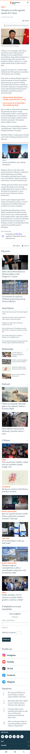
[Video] (6, 752)
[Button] (25, 21)
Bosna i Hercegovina (9, 511)
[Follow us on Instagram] (14, 736)
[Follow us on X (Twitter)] (6, 736)
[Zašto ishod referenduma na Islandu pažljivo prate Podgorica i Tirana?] (15, 262)
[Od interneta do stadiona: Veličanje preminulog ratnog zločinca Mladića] (15, 287)
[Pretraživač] (23, 752)
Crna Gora (5, 538)
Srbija (4, 460)
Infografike (6, 487)
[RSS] (18, 736)
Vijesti (3, 7)
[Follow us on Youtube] (10, 736)
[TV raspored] (21, 736)
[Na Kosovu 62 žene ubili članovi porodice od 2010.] (6, 369)
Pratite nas (6, 639)
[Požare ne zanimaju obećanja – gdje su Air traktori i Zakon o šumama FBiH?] (15, 394)
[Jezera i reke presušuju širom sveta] (6, 376)
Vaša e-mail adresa (8, 620)
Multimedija (7, 349)
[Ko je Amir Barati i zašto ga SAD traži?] (15, 529)
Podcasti (6, 384)
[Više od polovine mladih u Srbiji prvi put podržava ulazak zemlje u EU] (15, 450)
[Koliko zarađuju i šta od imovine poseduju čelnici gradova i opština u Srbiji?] (15, 583)
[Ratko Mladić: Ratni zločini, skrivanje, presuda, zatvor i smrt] (15, 419)
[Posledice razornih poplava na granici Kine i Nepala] (6, 361)
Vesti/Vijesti (8, 308)
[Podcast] (15, 752)
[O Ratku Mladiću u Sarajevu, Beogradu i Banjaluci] (6, 354)
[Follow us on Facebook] (2, 736)
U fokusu (6, 440)
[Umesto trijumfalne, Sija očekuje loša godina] (15, 151)
